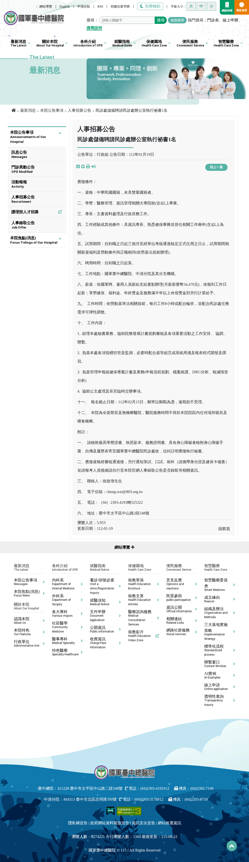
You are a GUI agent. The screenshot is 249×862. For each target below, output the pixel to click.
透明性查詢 (214, 700)
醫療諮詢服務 (139, 618)
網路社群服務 (178, 632)
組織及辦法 (216, 613)
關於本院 (50, 43)
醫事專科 (63, 641)
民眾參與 (178, 598)
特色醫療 (65, 652)
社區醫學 (60, 627)
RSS (100, 6)
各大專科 (62, 613)
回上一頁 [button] (216, 167)
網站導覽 (45, 6)
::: (37, 6)
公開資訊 (102, 629)
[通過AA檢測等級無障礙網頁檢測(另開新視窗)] (129, 810)
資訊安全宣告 (143, 823)
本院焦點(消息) (33, 240)
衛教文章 (139, 600)
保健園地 (154, 43)
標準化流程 (214, 650)
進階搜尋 (177, 20)
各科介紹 (88, 43)
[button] (88, 167)
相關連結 (175, 620)
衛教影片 (139, 636)
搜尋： (92, 20)
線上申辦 (230, 20)
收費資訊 (98, 643)
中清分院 (83, 6)
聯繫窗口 (215, 664)
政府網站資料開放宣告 (109, 823)
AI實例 (212, 675)
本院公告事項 (51, 110)
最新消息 (18, 43)
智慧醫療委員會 (216, 585)
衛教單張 (139, 584)
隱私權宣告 (78, 823)
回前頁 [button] (224, 529)
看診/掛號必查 (102, 586)
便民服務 (190, 43)
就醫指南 (122, 43)
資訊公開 (179, 609)
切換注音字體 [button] (120, 6)
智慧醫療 (226, 43)
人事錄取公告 (23, 225)
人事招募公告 (79, 110)
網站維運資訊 (169, 823)
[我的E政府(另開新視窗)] (111, 810)
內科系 (63, 584)
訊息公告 (19, 154)
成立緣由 (212, 599)
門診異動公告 (23, 169)
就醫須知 (99, 602)
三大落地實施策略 (216, 632)
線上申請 (216, 687)
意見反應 (175, 584)
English (65, 6)
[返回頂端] (232, 846)
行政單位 (26, 643)
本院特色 (22, 632)
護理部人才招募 (25, 212)
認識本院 (21, 620)
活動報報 (19, 184)
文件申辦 (98, 616)
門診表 (213, 20)
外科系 (61, 600)
